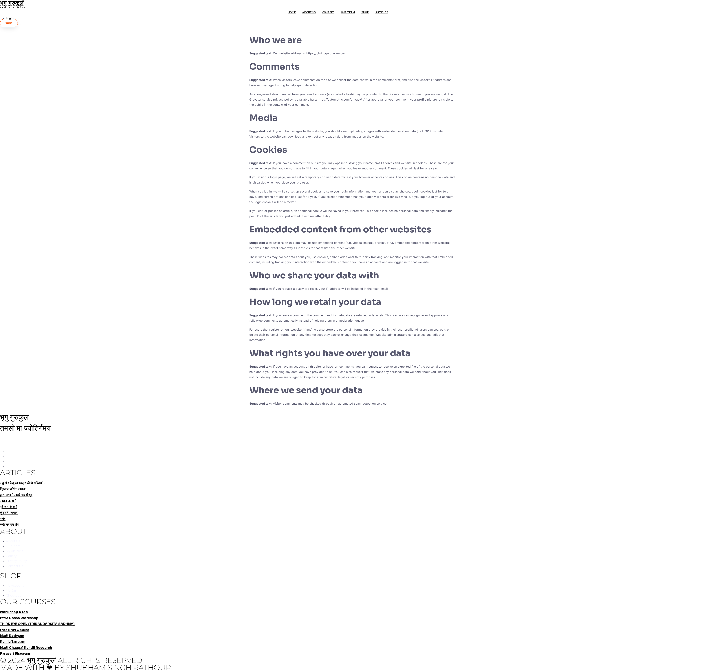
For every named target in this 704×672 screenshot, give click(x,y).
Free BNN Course (14, 630)
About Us (309, 12)
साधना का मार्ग (8, 501)
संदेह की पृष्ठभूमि (9, 525)
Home (292, 12)
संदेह (3, 519)
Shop (365, 12)
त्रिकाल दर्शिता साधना (12, 489)
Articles (381, 12)
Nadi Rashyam (12, 636)
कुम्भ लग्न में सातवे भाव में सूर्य (16, 495)
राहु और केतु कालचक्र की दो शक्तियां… (22, 483)
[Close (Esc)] (700, 4)
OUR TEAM (348, 12)
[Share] (692, 4)
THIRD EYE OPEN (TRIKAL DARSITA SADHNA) (37, 624)
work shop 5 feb (14, 612)
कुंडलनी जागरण (9, 513)
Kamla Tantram (12, 642)
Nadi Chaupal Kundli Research (26, 648)
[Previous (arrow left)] (6, 336)
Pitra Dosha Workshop (19, 618)
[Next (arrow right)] (697, 336)
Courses (328, 12)
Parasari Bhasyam (15, 653)
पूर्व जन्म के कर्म (8, 507)
